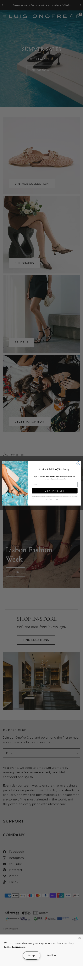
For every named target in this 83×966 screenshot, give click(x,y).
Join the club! (54, 490)
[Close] (79, 938)
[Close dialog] (78, 463)
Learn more (18, 947)
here (57, 499)
